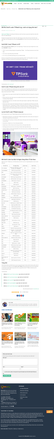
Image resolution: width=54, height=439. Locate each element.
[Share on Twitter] (19, 296)
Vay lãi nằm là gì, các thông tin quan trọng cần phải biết (33, 342)
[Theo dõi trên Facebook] (49, 0)
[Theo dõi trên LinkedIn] (52, 0)
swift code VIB (10, 280)
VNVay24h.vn (10, 428)
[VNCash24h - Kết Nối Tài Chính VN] (6, 3)
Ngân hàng (26, 3)
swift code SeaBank (11, 283)
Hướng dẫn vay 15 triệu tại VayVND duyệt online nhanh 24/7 (7, 324)
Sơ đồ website (23, 394)
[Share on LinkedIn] (23, 296)
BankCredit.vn (21, 428)
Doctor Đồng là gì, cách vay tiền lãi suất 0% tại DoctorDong (20, 324)
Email (22, 366)
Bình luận (5, 357)
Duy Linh (13, 30)
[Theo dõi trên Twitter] (51, 0)
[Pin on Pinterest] (21, 296)
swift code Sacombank (12, 277)
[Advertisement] (27, 17)
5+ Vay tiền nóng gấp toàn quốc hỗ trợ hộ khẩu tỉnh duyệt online (33, 324)
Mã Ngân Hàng (14, 8)
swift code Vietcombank (12, 286)
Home (15, 3)
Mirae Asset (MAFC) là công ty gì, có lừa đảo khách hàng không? (7, 343)
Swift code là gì (10, 84)
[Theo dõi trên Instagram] (50, 0)
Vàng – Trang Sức (35, 3)
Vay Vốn (20, 3)
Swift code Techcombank (12, 274)
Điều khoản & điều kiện (24, 390)
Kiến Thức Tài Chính (46, 3)
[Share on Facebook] (17, 296)
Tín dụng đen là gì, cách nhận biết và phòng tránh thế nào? (19, 343)
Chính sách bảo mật (23, 392)
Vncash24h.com (36, 288)
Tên (4, 366)
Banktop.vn (16, 428)
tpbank (20, 299)
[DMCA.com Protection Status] (49, 411)
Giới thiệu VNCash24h (24, 388)
